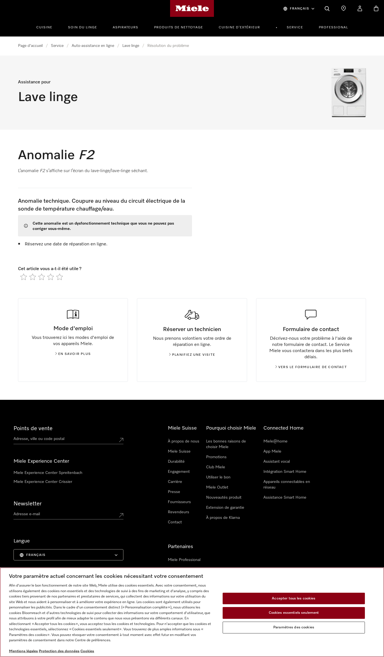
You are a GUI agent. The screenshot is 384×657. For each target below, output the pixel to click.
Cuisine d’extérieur (239, 27)
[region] (192, 612)
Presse (174, 492)
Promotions (216, 457)
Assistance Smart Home (284, 497)
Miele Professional (184, 560)
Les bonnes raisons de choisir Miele (226, 444)
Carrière (175, 482)
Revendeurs (178, 512)
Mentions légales (23, 651)
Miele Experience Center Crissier (42, 482)
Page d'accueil (30, 46)
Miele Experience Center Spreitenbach (47, 473)
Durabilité (176, 462)
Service (295, 27)
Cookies (87, 651)
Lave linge (130, 46)
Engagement (179, 472)
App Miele (272, 451)
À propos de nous (183, 441)
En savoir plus (74, 354)
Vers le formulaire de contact (312, 367)
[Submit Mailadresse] (121, 515)
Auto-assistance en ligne (93, 46)
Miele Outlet (217, 487)
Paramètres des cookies (293, 627)
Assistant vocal (276, 462)
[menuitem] (47, 26)
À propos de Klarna (223, 518)
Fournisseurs (179, 502)
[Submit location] (121, 440)
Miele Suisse (179, 451)
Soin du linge (82, 27)
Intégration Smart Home (284, 472)
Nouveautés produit (223, 497)
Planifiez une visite (193, 355)
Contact (175, 522)
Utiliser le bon (218, 477)
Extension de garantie (225, 508)
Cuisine (44, 27)
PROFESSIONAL (333, 27)
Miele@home (275, 441)
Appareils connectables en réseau (286, 484)
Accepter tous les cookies (293, 598)
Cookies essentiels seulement (294, 613)
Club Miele (215, 467)
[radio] (23, 276)
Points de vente (33, 428)
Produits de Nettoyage (178, 27)
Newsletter (27, 504)
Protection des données (59, 651)
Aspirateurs (125, 27)
